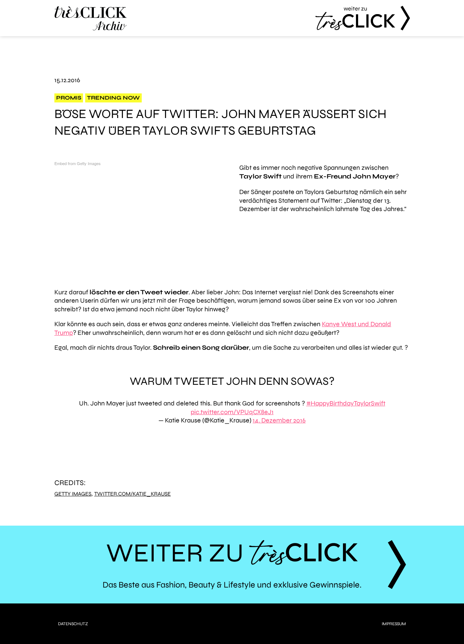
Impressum (394, 623)
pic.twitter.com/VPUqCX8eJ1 (232, 412)
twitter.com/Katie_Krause (132, 494)
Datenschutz (73, 623)
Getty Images (72, 494)
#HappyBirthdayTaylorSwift (345, 403)
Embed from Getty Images (77, 163)
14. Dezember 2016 (279, 420)
